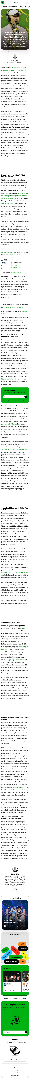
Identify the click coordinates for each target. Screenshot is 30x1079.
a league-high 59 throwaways (15, 660)
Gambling (9, 983)
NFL (25, 6)
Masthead (15, 998)
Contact (6, 998)
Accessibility (15, 1070)
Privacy (13, 1067)
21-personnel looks (7, 379)
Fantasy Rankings (13, 6)
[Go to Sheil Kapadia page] (5, 926)
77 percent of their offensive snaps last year (14, 449)
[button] (15, 2)
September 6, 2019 (16, 272)
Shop (24, 998)
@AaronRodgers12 (7, 252)
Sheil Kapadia (11, 926)
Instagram (14, 1072)
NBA (21, 6)
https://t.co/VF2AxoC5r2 (9, 265)
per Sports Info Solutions (9, 424)
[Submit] (25, 397)
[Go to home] (2, 2)
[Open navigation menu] (27, 2)
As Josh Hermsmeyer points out (14, 572)
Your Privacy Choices (20, 1067)
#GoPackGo (16, 255)
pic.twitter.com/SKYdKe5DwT (10, 268)
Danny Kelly (16, 61)
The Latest (4, 6)
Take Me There (15, 1060)
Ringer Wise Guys (7, 990)
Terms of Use (7, 1067)
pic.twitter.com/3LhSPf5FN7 (14, 307)
